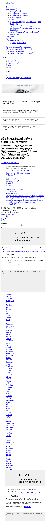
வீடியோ (8, 38)
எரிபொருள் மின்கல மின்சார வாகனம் (20, 198)
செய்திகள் (10, 36)
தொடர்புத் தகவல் (17, 51)
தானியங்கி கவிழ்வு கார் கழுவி (22, 26)
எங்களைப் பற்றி (12, 9)
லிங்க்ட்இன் (5, 217)
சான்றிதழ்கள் (15, 17)
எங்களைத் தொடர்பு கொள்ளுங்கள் (19, 49)
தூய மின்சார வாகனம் (27, 200)
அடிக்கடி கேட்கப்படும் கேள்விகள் (18, 47)
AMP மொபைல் (11, 194)
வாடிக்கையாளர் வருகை (19, 13)
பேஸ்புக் (4, 221)
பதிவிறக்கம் (10, 45)
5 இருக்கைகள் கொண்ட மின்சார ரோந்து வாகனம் (25, 196)
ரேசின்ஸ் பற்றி (15, 11)
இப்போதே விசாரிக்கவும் (10, 163)
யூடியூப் (3, 219)
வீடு (7, 7)
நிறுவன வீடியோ (16, 41)
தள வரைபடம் (11, 191)
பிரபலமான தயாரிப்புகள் (15, 189)
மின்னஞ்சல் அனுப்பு (8, 214)
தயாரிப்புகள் (10, 20)
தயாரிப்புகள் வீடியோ (18, 43)
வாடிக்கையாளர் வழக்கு (19, 15)
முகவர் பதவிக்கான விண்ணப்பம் (22, 53)
